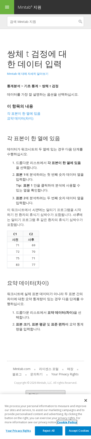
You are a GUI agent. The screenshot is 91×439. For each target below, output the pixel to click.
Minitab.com (21, 369)
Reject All (49, 431)
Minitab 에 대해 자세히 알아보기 (27, 74)
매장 (70, 369)
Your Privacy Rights (18, 431)
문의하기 (36, 374)
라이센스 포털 (49, 369)
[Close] (86, 400)
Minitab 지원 (29, 7)
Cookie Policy (67, 422)
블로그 (17, 374)
